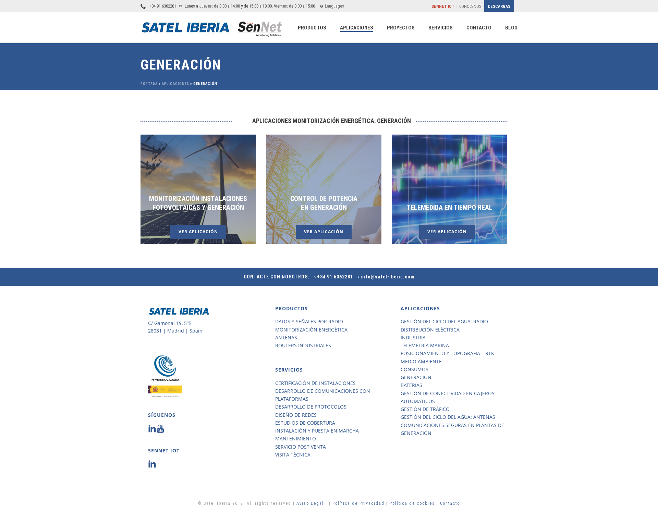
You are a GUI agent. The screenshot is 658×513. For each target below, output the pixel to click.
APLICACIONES (356, 28)
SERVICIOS (440, 28)
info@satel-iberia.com (387, 276)
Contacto (450, 503)
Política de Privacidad (359, 503)
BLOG (511, 28)
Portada (149, 84)
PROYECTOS (401, 28)
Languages (334, 6)
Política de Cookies (412, 503)
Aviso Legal (311, 503)
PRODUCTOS (312, 28)
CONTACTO (478, 28)
